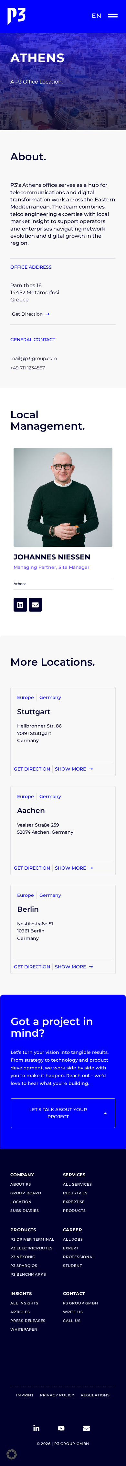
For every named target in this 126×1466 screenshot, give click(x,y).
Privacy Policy (57, 1395)
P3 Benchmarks (28, 1274)
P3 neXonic (22, 1257)
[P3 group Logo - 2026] (34, 16)
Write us (73, 1312)
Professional (79, 1257)
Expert (71, 1248)
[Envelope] (35, 605)
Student (72, 1265)
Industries (75, 1193)
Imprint (25, 1395)
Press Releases (28, 1320)
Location (20, 1202)
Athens (20, 583)
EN (96, 15)
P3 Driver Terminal (32, 1239)
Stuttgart (33, 711)
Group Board (25, 1193)
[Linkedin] (20, 605)
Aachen (31, 810)
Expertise (74, 1202)
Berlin (28, 909)
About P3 (20, 1184)
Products (74, 1210)
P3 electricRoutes (31, 1248)
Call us (72, 1320)
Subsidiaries (24, 1210)
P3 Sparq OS (23, 1265)
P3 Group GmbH (80, 1303)
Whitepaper (23, 1329)
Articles (20, 1312)
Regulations (95, 1395)
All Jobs (73, 1239)
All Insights (24, 1303)
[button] (11, 1454)
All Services (77, 1184)
